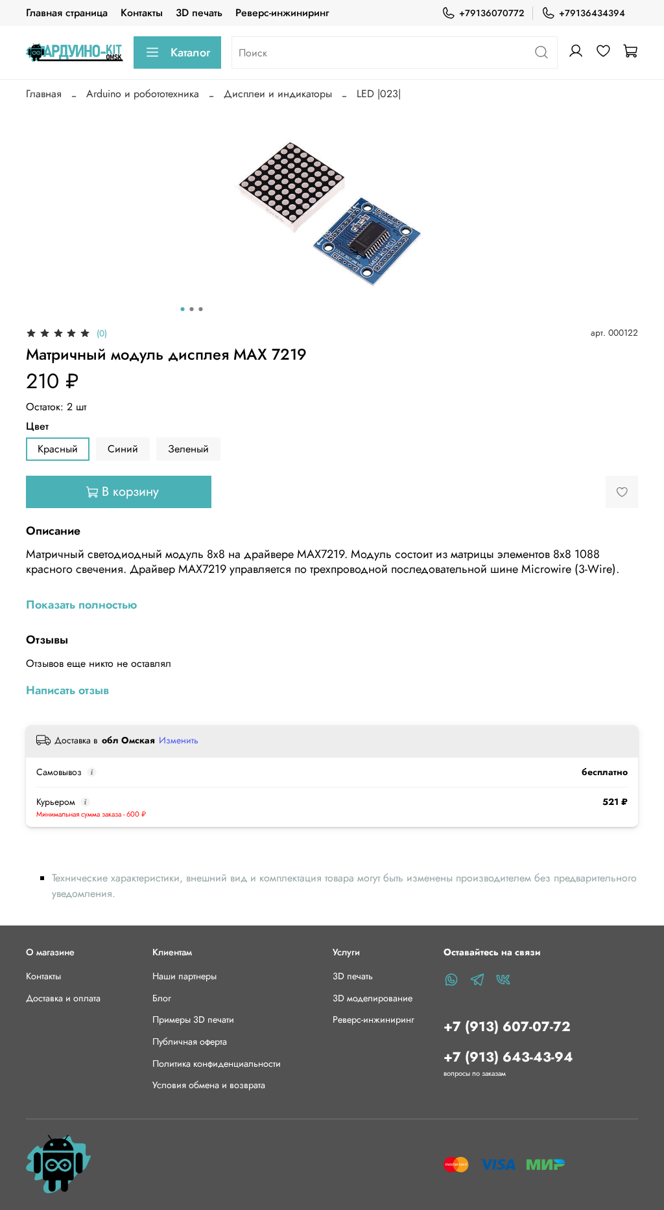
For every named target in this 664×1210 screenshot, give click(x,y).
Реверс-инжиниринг (282, 12)
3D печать (199, 12)
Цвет (37, 426)
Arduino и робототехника (142, 93)
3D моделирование (372, 998)
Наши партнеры (184, 976)
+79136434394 (592, 12)
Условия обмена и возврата (208, 1084)
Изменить (178, 740)
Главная (44, 93)
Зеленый (188, 448)
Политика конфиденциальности (216, 1063)
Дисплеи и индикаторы (278, 93)
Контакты (142, 12)
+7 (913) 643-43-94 (508, 1057)
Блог (161, 998)
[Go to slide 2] (192, 309)
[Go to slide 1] (183, 309)
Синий (123, 448)
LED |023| (379, 93)
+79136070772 (491, 12)
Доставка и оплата (63, 998)
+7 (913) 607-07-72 (507, 1026)
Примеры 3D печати (193, 1019)
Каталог (190, 52)
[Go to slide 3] (201, 309)
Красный (58, 448)
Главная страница (67, 12)
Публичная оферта (189, 1041)
